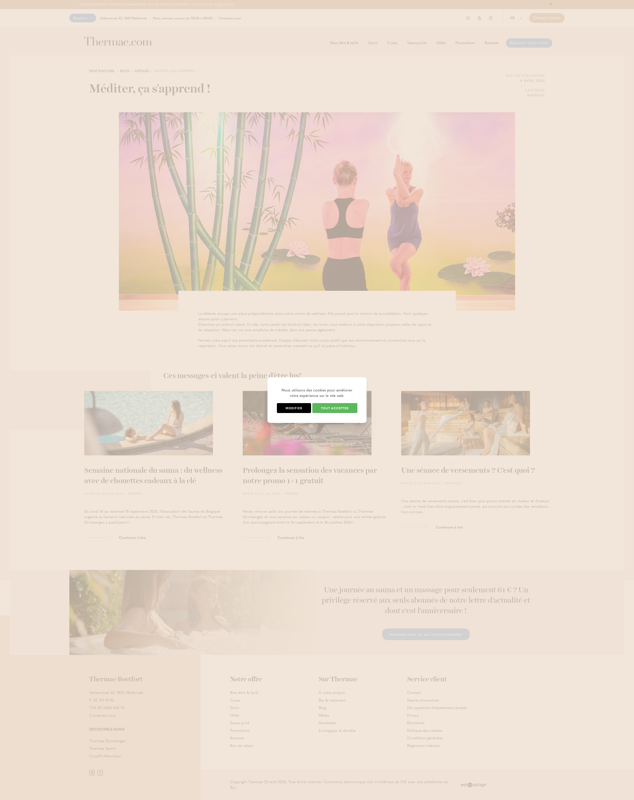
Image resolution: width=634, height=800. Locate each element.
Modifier (294, 408)
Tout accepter (335, 408)
